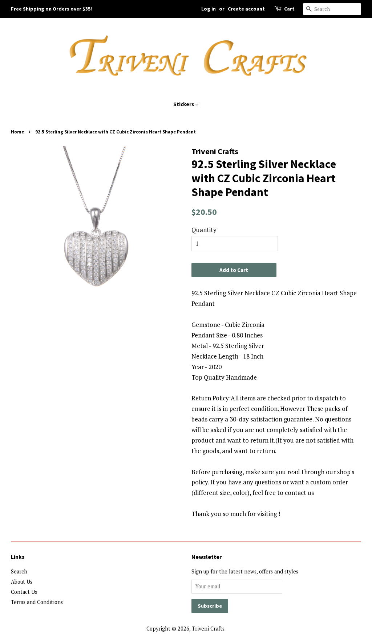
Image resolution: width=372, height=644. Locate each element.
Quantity (204, 229)
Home (17, 132)
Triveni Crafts (208, 628)
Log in (208, 8)
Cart (289, 8)
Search (19, 571)
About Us (21, 581)
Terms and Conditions (37, 602)
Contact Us (24, 591)
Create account (246, 8)
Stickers (184, 104)
